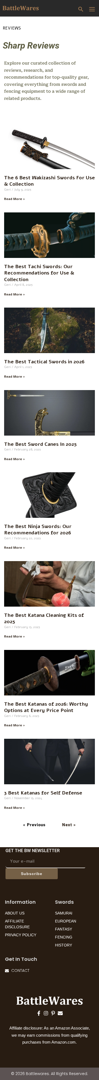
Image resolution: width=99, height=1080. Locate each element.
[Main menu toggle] (92, 9)
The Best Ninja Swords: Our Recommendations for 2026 (38, 529)
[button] (81, 10)
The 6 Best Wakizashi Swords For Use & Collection (49, 180)
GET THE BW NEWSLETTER (33, 850)
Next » (69, 824)
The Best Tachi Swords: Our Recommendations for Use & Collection (39, 273)
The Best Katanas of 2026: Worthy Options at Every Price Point (46, 707)
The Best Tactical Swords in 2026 (44, 361)
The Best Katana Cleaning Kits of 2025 (44, 618)
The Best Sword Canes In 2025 (40, 444)
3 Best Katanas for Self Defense (43, 793)
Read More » (14, 199)
